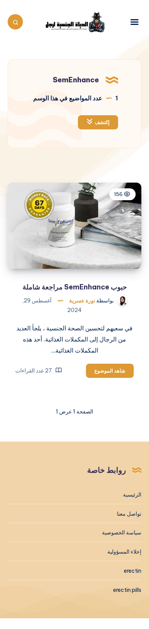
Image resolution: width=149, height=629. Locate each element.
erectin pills (127, 590)
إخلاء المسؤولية (124, 551)
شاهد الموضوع (105, 372)
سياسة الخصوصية (121, 532)
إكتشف (102, 122)
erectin (132, 570)
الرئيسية (132, 494)
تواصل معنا (129, 513)
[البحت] (15, 21)
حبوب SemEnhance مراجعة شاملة (75, 287)
